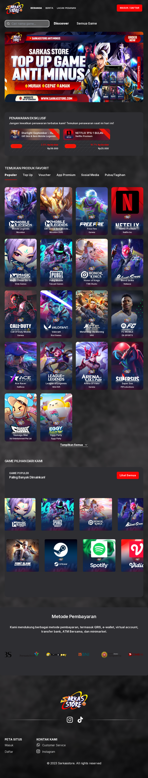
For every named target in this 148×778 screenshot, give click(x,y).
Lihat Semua (128, 475)
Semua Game (87, 23)
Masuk (9, 745)
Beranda (36, 8)
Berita (49, 8)
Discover (61, 23)
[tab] (73, 106)
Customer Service (54, 745)
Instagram (48, 751)
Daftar (9, 751)
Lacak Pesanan (66, 8)
